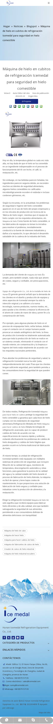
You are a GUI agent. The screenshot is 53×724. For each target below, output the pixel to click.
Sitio (36, 96)
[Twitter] (8, 637)
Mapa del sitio (44, 712)
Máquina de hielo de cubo (15, 530)
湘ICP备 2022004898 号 (29, 704)
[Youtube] (13, 637)
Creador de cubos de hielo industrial (19, 549)
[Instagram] (17, 637)
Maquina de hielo (10, 221)
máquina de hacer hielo (14, 535)
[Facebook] (4, 637)
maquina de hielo (34, 274)
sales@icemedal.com (31, 681)
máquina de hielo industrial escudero (19, 553)
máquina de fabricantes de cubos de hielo (21, 544)
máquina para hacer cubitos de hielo (19, 540)
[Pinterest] (22, 637)
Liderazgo (10, 708)
